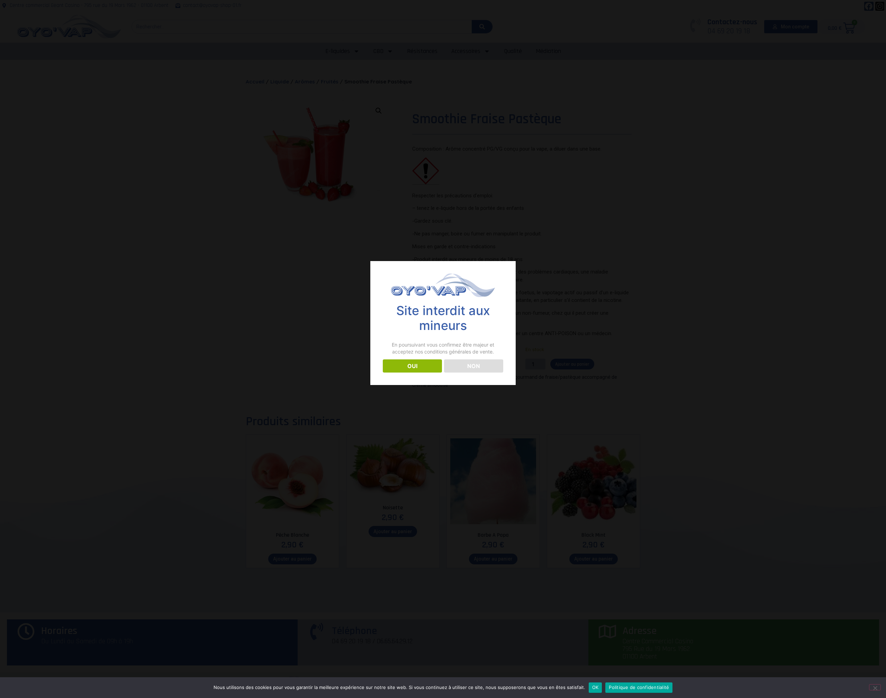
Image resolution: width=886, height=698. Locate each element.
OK (595, 687)
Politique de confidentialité (639, 687)
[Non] (875, 687)
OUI (412, 366)
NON (473, 366)
